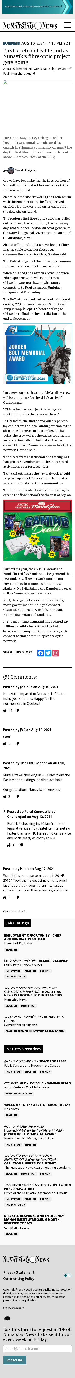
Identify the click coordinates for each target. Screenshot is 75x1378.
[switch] (67, 1275)
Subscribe (14, 1360)
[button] (7, 1318)
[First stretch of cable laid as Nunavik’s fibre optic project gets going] (37, 106)
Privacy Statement (18, 1272)
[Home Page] (30, 25)
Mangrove (18, 1307)
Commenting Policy (18, 1279)
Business (11, 43)
